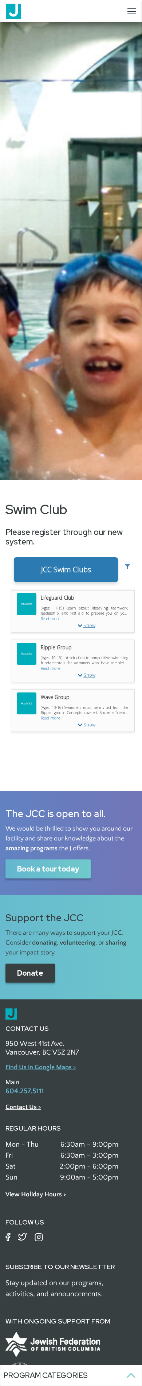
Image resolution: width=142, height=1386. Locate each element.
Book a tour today (48, 869)
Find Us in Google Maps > (40, 1067)
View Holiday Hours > (35, 1194)
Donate (30, 973)
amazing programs (31, 848)
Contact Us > (23, 1107)
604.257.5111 (24, 1091)
